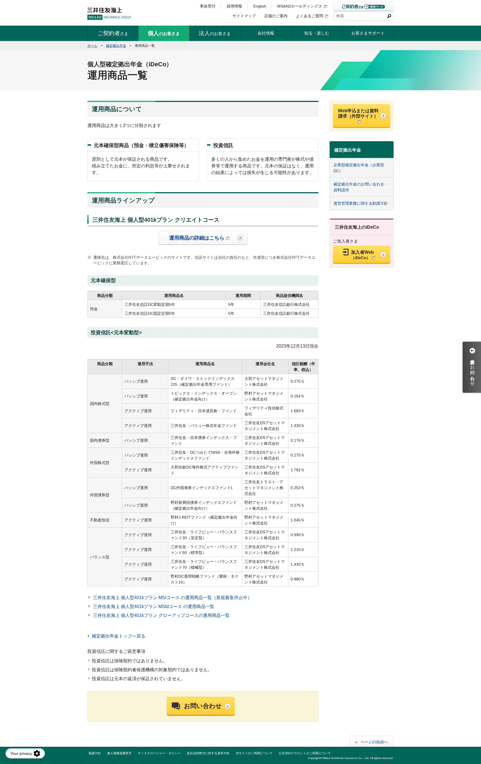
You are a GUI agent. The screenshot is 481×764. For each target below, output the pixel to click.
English (259, 6)
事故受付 (207, 6)
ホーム (92, 46)
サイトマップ (244, 16)
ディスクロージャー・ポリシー (159, 753)
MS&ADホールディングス (299, 6)
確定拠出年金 (116, 46)
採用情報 (234, 6)
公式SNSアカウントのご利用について (305, 753)
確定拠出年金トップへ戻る (118, 636)
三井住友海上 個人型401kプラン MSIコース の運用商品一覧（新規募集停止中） (172, 597)
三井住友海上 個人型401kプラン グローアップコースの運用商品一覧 (161, 615)
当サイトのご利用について (254, 753)
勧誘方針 (95, 753)
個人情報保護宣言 (119, 753)
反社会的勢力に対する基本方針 (208, 753)
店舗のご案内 (276, 16)
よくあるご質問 (309, 16)
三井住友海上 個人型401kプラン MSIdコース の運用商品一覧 (153, 606)
